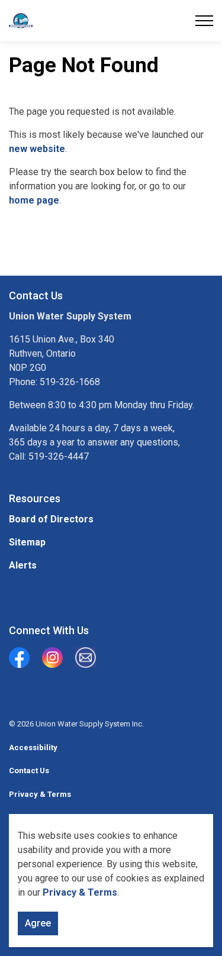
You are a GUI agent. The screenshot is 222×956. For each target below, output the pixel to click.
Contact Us (29, 770)
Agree (38, 923)
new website (37, 148)
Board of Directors (51, 519)
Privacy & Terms (80, 892)
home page (34, 200)
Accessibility (33, 747)
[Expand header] (204, 20)
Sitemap (27, 542)
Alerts (23, 565)
